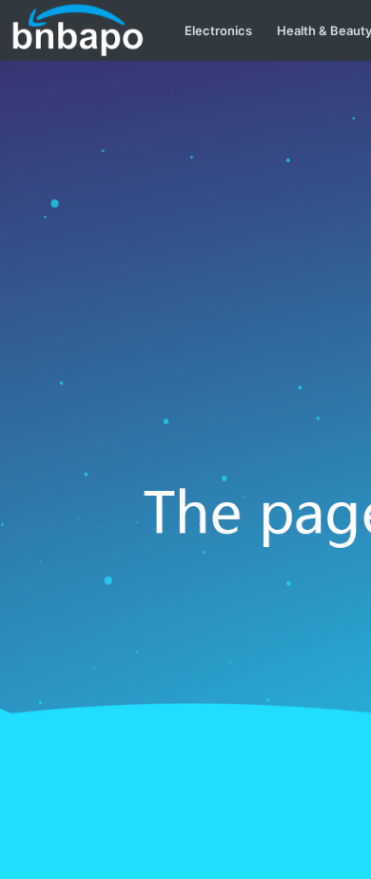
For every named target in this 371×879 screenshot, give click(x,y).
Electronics (218, 30)
